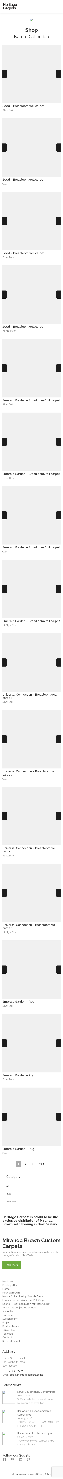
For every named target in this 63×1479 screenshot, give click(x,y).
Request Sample (11, 1341)
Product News (10, 1326)
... (45, 1403)
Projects (7, 1322)
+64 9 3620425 (14, 1371)
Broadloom (11, 1202)
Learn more (12, 1265)
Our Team (7, 1315)
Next (41, 1163)
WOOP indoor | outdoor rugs (19, 1307)
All (7, 1186)
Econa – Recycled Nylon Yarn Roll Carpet (26, 1303)
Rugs (8, 1194)
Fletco (6, 1288)
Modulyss (7, 1281)
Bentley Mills (9, 1285)
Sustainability (9, 1318)
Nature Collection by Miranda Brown (23, 1296)
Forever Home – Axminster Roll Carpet (24, 1300)
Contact (7, 1337)
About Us (7, 1311)
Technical (7, 1333)
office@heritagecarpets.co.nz (26, 1374)
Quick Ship (8, 1330)
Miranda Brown (11, 1292)
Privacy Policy (44, 1474)
